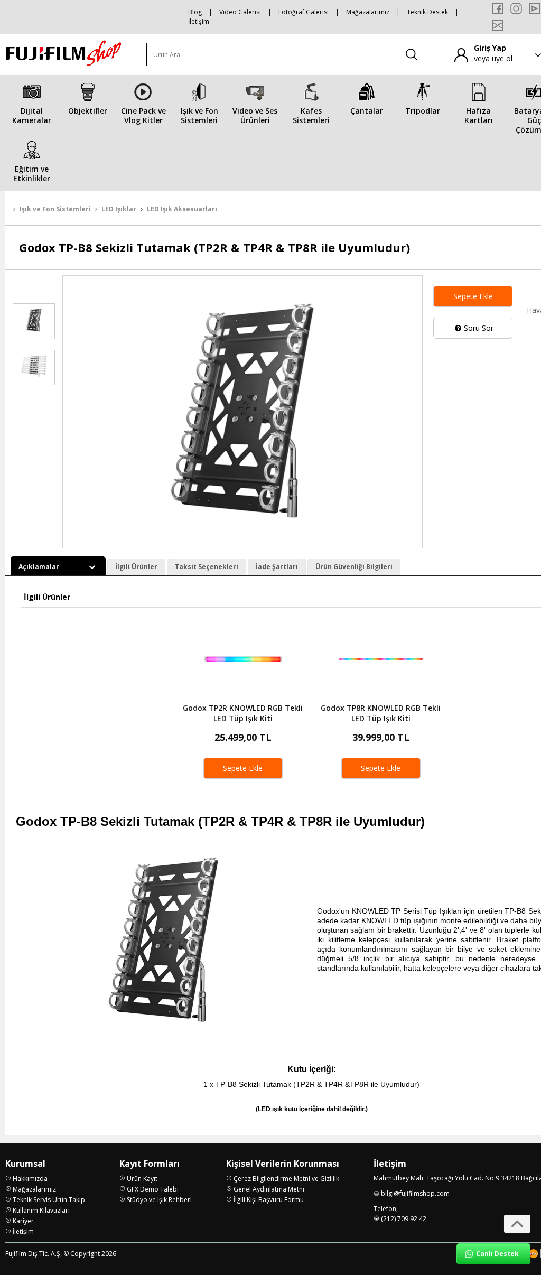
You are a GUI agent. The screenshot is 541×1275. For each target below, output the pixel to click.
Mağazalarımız (367, 11)
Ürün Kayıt (142, 1178)
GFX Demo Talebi (153, 1189)
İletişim (198, 21)
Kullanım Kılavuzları (41, 1210)
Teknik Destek (427, 11)
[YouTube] (534, 8)
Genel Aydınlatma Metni (269, 1189)
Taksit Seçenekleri (206, 566)
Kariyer (23, 1220)
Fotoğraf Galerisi (303, 11)
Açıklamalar (38, 566)
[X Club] (497, 25)
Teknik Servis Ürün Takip (49, 1199)
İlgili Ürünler (136, 566)
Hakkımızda (30, 1178)
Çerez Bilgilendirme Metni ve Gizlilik (286, 1178)
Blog (195, 11)
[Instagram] (516, 8)
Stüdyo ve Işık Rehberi (159, 1199)
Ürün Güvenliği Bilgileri (354, 566)
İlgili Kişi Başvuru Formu (269, 1199)
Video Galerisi (240, 11)
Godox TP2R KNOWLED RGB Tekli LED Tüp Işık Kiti (243, 713)
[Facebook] (497, 8)
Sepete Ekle (473, 296)
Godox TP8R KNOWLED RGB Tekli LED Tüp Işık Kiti (381, 713)
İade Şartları (277, 566)
